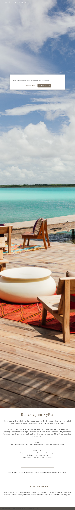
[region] (37, 82)
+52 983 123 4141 (30, 472)
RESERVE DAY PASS (37, 465)
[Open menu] (6, 2)
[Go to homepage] (18, 2)
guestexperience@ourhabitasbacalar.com (52, 472)
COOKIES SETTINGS (30, 85)
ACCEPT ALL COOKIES (44, 85)
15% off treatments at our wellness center (37, 457)
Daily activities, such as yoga (37, 455)
